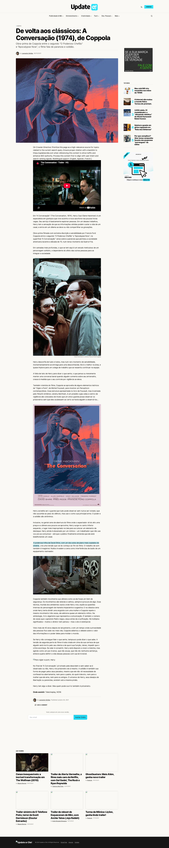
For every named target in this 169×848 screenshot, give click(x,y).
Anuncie (71, 842)
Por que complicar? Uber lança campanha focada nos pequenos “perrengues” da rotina (143, 140)
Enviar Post (64, 842)
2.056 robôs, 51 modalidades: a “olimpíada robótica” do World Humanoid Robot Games (143, 114)
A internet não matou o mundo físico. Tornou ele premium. (143, 101)
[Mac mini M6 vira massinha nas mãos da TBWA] (127, 90)
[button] (141, 6)
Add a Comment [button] (42, 705)
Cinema (19, 26)
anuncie (148, 7)
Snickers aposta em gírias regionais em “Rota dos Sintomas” (143, 127)
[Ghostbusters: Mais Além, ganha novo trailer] (102, 762)
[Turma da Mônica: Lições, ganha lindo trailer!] (102, 800)
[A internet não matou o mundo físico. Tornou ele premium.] (127, 101)
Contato (77, 842)
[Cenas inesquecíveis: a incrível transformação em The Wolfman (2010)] (32, 762)
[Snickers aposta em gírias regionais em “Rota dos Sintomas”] (127, 127)
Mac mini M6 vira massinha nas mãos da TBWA (142, 90)
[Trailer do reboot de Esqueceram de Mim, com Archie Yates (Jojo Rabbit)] (67, 800)
